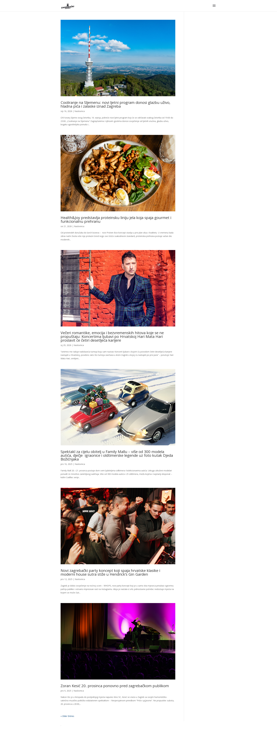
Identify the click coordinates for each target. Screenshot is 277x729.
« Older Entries (67, 716)
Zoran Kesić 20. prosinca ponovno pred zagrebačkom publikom (115, 685)
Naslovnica (79, 111)
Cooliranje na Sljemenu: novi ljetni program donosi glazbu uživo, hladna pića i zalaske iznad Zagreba (115, 104)
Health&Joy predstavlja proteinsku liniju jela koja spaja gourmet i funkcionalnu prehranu (116, 219)
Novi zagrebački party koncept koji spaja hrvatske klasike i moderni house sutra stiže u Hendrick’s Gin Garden (110, 572)
